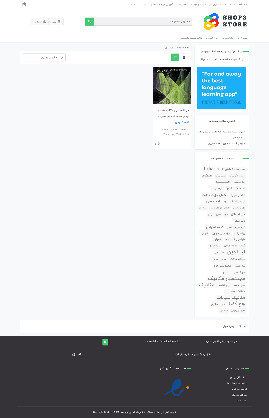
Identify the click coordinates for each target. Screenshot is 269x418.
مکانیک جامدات (235, 292)
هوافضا (237, 304)
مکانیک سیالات (231, 298)
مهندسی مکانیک (226, 279)
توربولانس (239, 208)
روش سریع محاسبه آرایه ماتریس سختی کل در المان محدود (222, 134)
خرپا (226, 214)
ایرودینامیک (238, 202)
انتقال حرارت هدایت (214, 195)
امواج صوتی (218, 188)
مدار (224, 259)
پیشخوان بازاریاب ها (237, 383)
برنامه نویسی (216, 201)
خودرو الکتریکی (214, 214)
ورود (54, 22)
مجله (232, 4)
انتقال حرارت (237, 195)
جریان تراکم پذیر (220, 208)
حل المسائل (238, 214)
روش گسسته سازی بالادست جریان (225, 143)
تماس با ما (182, 4)
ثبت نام (37, 22)
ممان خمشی (240, 266)
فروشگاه (243, 4)
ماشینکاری (219, 252)
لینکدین (236, 252)
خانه (189, 48)
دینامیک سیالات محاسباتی (225, 227)
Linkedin (211, 169)
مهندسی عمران (234, 272)
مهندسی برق (222, 265)
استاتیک (220, 176)
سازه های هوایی (221, 233)
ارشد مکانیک (237, 176)
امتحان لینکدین (235, 189)
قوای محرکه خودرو (234, 246)
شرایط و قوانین (198, 4)
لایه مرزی (214, 246)
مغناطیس (214, 259)
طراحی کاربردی (235, 239)
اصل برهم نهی (239, 182)
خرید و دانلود (162, 70)
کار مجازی (218, 304)
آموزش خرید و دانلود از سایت (158, 4)
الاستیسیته (223, 182)
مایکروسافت (237, 259)
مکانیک (206, 285)
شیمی (204, 233)
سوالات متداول (239, 395)
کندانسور (224, 310)
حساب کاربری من (218, 4)
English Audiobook (233, 170)
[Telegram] (79, 355)
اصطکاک (207, 176)
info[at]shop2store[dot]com (161, 341)
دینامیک (240, 221)
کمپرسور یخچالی (238, 310)
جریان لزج (203, 208)
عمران (217, 239)
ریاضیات (239, 233)
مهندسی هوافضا (231, 285)
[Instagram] (73, 355)
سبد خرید (136, 4)
